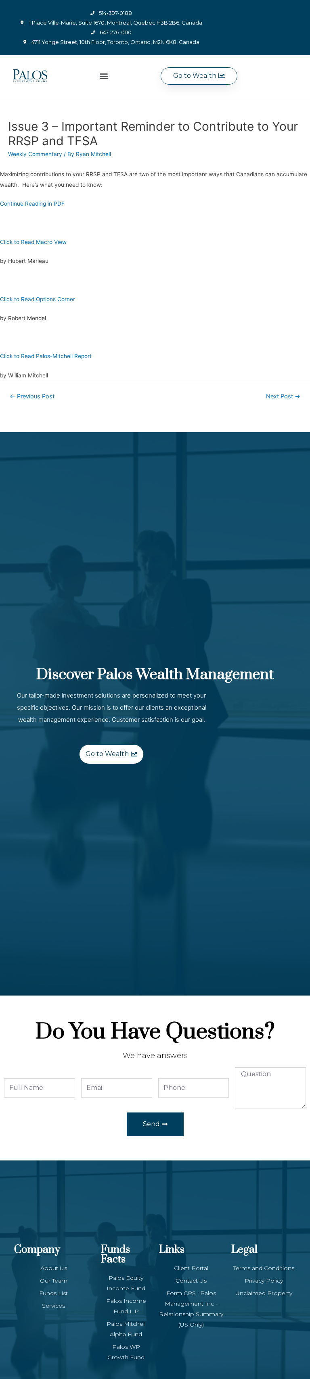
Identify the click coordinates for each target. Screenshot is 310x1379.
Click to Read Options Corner (37, 299)
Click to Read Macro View (33, 242)
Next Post (283, 396)
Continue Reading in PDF (32, 203)
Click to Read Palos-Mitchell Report (46, 356)
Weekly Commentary (35, 154)
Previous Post (32, 396)
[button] (103, 76)
